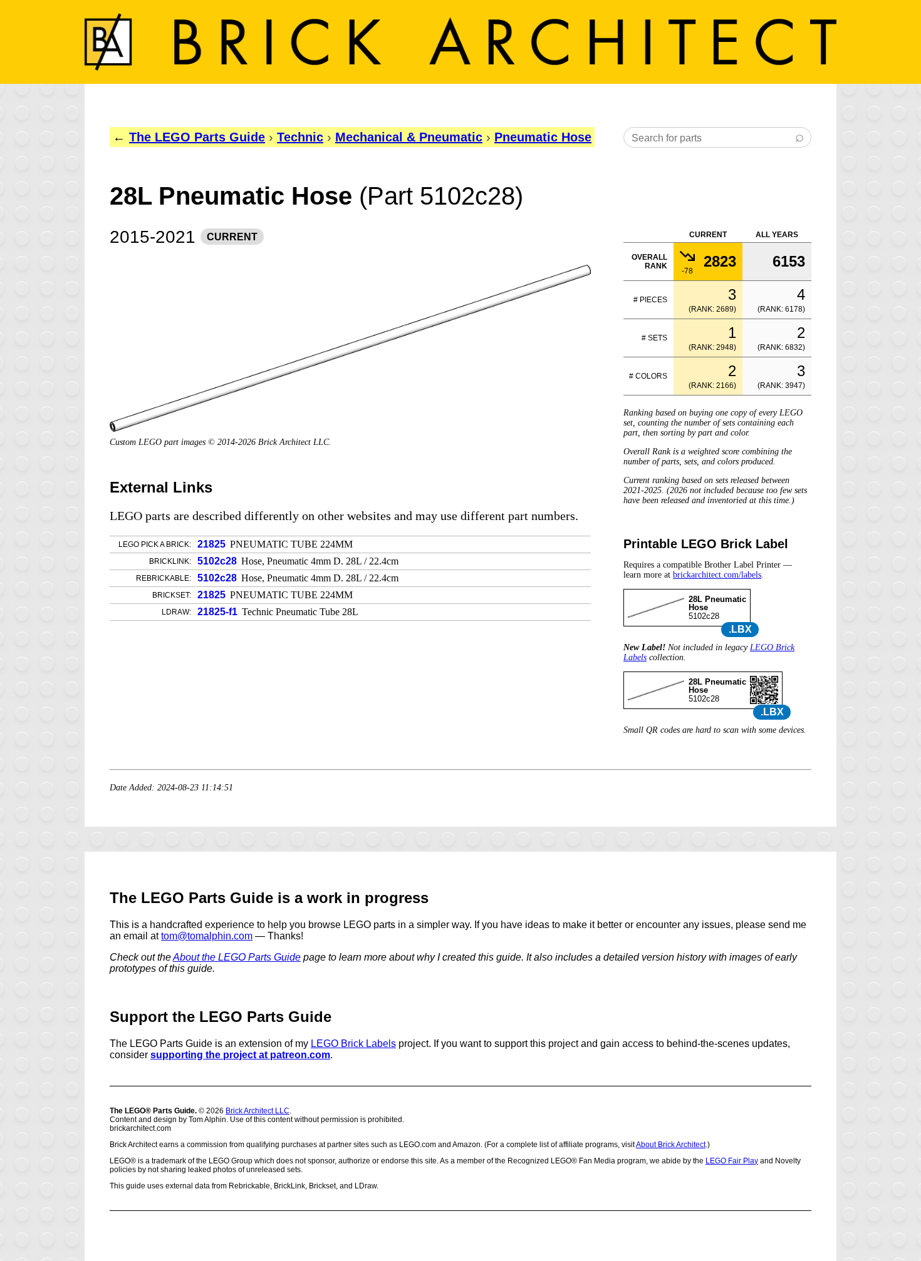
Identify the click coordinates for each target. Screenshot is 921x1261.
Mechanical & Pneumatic (408, 137)
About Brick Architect (670, 1144)
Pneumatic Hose (542, 137)
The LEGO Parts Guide (197, 137)
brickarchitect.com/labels (717, 574)
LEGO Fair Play (731, 1160)
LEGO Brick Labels (353, 1043)
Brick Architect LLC (257, 1110)
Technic (300, 137)
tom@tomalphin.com (206, 936)
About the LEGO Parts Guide (237, 957)
